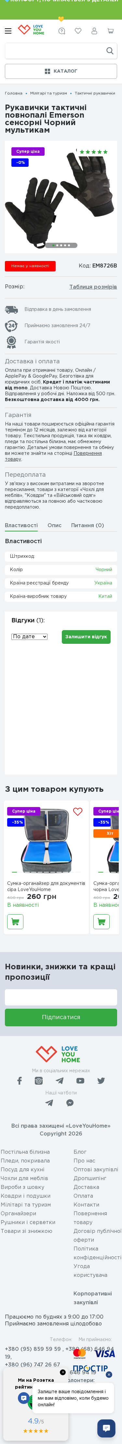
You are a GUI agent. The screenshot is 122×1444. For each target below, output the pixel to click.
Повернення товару (90, 1218)
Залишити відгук (86, 637)
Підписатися (61, 1017)
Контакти (86, 1205)
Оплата (83, 1196)
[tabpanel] (61, 197)
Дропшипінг (90, 1178)
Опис (54, 525)
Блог (80, 1152)
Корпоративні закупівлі (93, 1298)
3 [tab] (61, 245)
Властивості (21, 525)
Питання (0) (87, 525)
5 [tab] (69, 245)
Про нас (84, 1161)
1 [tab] (53, 245)
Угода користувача (90, 1271)
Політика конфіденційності (98, 1253)
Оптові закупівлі (96, 1169)
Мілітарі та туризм (48, 93)
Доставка (86, 1187)
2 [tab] (57, 245)
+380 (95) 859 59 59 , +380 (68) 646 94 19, (59, 1353)
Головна (13, 93)
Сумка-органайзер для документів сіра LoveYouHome (46, 887)
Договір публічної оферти (98, 1236)
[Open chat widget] (106, 1428)
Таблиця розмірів (93, 287)
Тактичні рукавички (95, 93)
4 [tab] (65, 245)
